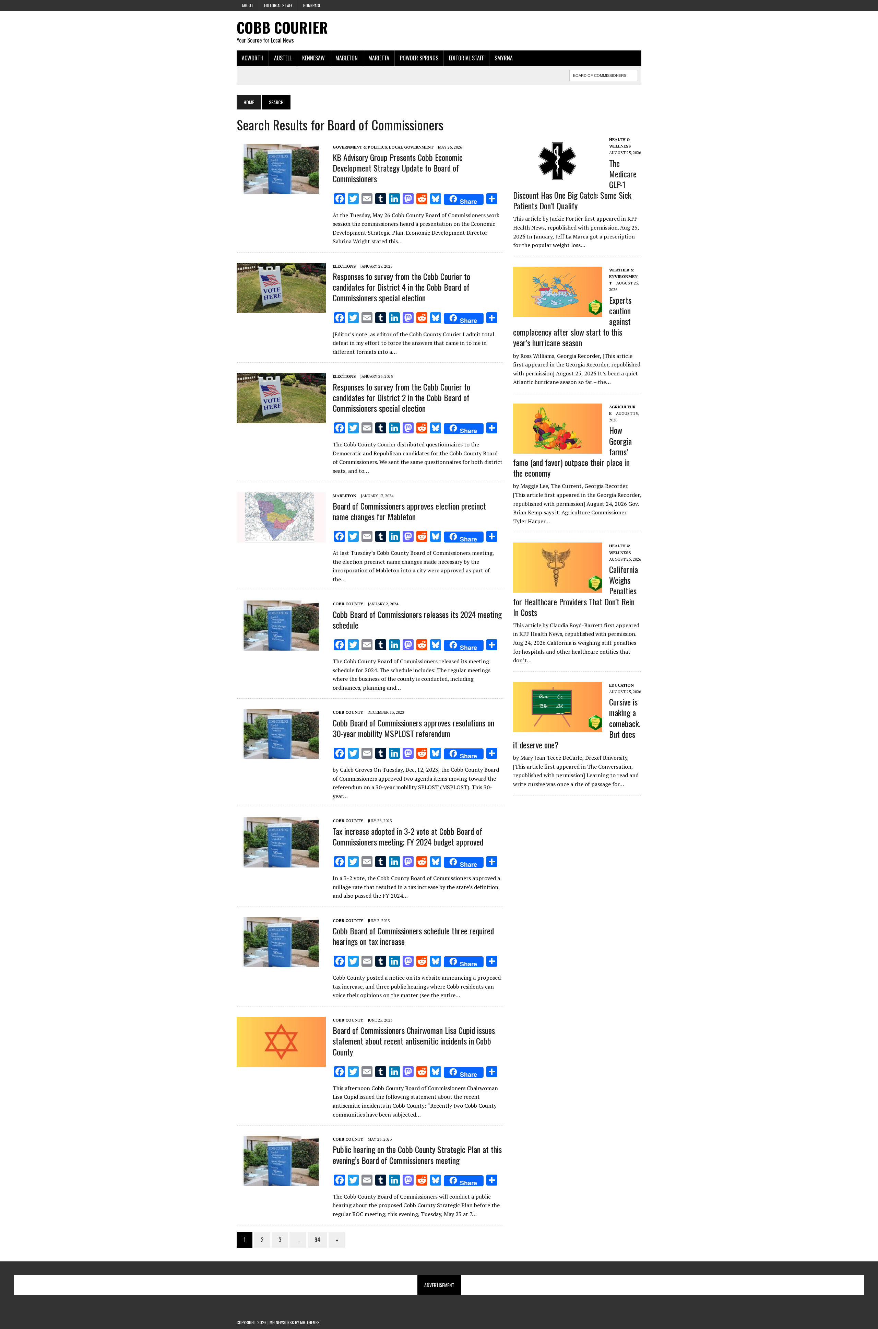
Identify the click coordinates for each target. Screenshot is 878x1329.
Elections (344, 266)
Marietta (378, 58)
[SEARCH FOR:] (603, 74)
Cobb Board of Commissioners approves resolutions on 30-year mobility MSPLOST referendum (413, 727)
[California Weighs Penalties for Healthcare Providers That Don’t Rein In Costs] (557, 588)
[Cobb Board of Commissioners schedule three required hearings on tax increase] (281, 962)
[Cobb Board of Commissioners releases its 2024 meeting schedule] (281, 646)
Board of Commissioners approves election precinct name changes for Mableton (409, 511)
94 (317, 1240)
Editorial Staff (278, 5)
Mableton (346, 58)
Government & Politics (360, 147)
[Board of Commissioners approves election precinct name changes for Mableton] (281, 537)
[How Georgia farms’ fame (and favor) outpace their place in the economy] (557, 449)
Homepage (312, 5)
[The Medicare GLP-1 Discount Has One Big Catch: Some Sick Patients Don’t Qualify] (557, 181)
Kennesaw (313, 58)
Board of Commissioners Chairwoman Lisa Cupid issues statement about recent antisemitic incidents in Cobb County (414, 1041)
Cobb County (348, 603)
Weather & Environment (623, 276)
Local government (411, 147)
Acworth (252, 58)
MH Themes (310, 1322)
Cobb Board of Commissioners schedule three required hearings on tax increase (413, 935)
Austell (283, 58)
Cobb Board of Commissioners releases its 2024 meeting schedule (417, 619)
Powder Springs (419, 58)
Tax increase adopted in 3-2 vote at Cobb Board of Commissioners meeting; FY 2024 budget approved (408, 836)
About (247, 5)
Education (621, 685)
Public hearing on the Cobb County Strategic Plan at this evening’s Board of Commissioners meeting (417, 1154)
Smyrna (504, 58)
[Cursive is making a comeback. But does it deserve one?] (557, 727)
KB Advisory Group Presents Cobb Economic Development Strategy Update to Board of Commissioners (398, 168)
